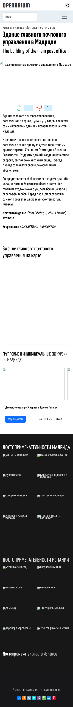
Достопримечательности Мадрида (36, 447)
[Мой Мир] (49, 698)
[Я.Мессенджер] (34, 698)
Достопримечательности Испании (30, 654)
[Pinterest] (54, 698)
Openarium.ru (30, 690)
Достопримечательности (40, 27)
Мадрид (19, 27)
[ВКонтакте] (19, 698)
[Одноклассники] (24, 698)
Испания (8, 27)
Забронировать (15, 419)
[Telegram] (29, 698)
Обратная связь (50, 690)
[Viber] (39, 698)
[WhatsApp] (44, 698)
